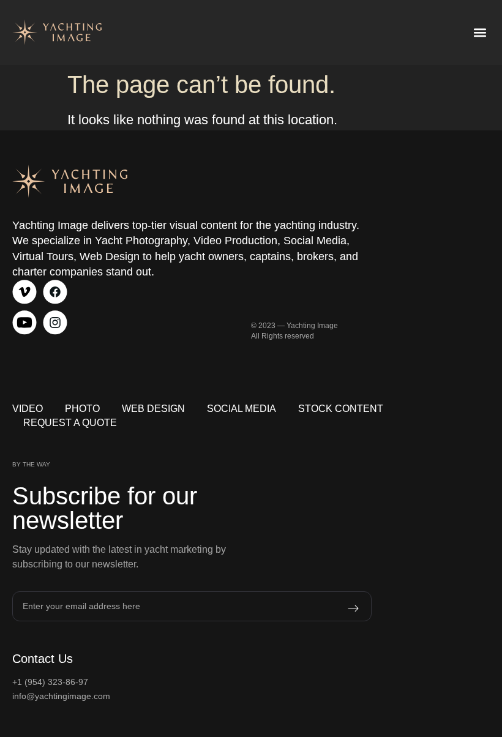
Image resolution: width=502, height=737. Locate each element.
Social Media (241, 408)
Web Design (153, 408)
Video (27, 408)
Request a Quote (70, 422)
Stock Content (340, 408)
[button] (480, 33)
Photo (82, 408)
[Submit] (337, 608)
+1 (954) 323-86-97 (50, 682)
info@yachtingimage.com (61, 696)
